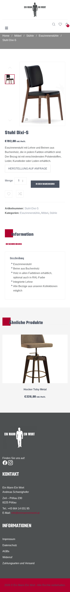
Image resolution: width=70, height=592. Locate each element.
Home (5, 35)
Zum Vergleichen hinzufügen (19, 193)
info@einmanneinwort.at (25, 512)
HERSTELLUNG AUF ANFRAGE (27, 168)
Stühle (30, 35)
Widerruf (7, 557)
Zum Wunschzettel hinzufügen (8, 194)
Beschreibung (14, 244)
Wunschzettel (60, 24)
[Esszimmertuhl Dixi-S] (10, 79)
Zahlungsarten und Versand (18, 563)
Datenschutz (9, 545)
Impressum (8, 539)
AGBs (5, 551)
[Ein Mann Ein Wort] (35, 9)
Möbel (17, 35)
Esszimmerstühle (49, 35)
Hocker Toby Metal (35, 389)
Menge (9, 180)
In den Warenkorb (45, 184)
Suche (53, 24)
